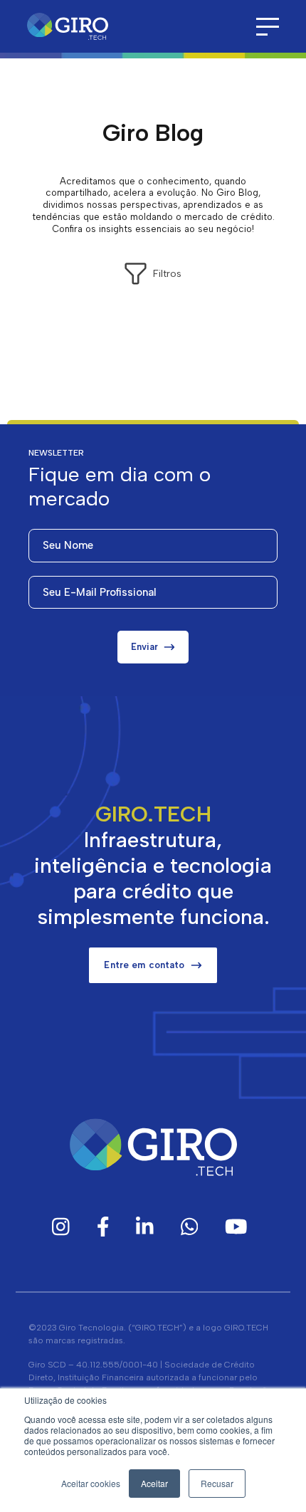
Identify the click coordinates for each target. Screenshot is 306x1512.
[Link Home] (67, 27)
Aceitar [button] (154, 1483)
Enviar (145, 646)
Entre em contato (144, 965)
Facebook (103, 1227)
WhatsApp (190, 1227)
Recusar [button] (217, 1483)
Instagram (61, 1227)
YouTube (236, 1227)
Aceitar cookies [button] (90, 1483)
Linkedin (145, 1227)
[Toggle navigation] (267, 27)
